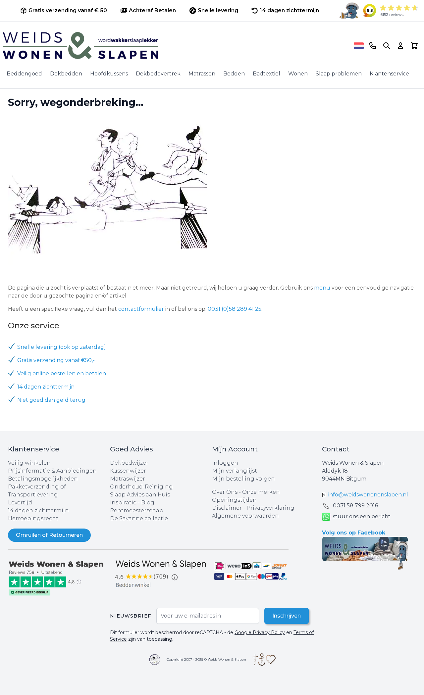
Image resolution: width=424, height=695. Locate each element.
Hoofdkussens (109, 73)
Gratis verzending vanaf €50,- (56, 360)
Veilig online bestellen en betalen (61, 373)
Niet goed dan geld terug (51, 400)
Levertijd (20, 502)
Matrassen (201, 73)
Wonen (298, 73)
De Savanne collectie (139, 518)
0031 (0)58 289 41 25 (234, 309)
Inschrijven (286, 616)
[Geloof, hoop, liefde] (263, 659)
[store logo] (176, 45)
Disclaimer (227, 508)
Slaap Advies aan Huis (140, 494)
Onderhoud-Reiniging (141, 487)
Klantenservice (389, 73)
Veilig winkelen (29, 463)
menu (322, 288)
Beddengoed (24, 73)
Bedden (234, 73)
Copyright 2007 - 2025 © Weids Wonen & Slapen (206, 659)
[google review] (161, 574)
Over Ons (225, 492)
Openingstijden (234, 500)
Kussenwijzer (128, 471)
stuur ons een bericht (362, 516)
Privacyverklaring (270, 508)
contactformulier (141, 309)
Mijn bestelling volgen (243, 479)
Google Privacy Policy (260, 632)
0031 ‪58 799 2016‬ (355, 505)
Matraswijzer (127, 479)
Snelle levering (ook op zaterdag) (61, 347)
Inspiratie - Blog (132, 502)
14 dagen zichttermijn (46, 387)
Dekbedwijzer (129, 463)
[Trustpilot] (59, 577)
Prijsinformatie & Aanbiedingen (52, 471)
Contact (335, 449)
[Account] (400, 46)
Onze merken (261, 492)
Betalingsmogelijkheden (43, 479)
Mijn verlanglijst (234, 471)
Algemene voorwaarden (245, 516)
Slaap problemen (339, 73)
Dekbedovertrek (158, 73)
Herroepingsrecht (33, 518)
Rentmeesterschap (136, 510)
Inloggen (225, 463)
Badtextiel (266, 73)
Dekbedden (66, 73)
